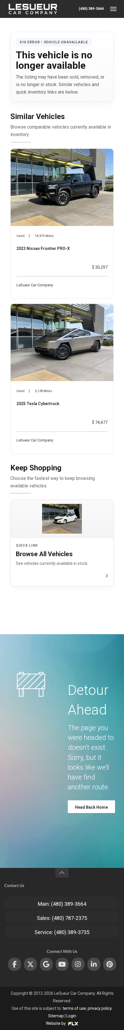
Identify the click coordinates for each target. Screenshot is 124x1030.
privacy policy (100, 1008)
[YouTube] (62, 964)
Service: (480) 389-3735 (62, 932)
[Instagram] (78, 964)
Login (71, 1016)
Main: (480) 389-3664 (62, 904)
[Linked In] (93, 964)
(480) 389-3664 (91, 9)
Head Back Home (91, 807)
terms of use (74, 1008)
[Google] (46, 964)
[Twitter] (30, 964)
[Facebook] (14, 964)
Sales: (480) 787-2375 (62, 918)
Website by (56, 1023)
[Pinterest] (109, 964)
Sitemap (56, 1016)
